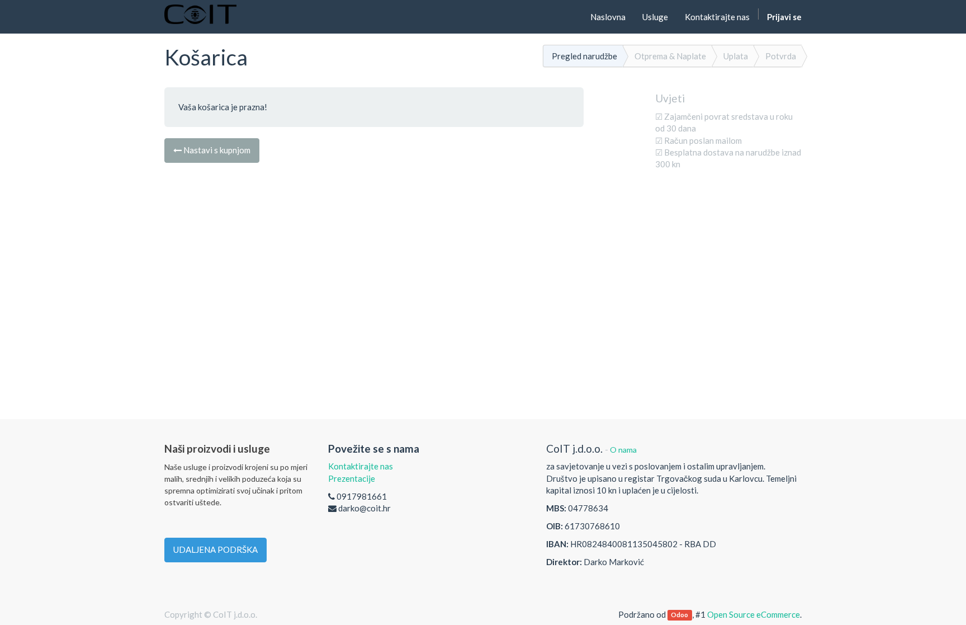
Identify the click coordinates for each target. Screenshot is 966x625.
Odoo (679, 615)
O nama (623, 449)
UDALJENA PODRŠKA (215, 549)
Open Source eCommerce (753, 614)
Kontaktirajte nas (360, 466)
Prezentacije (351, 478)
